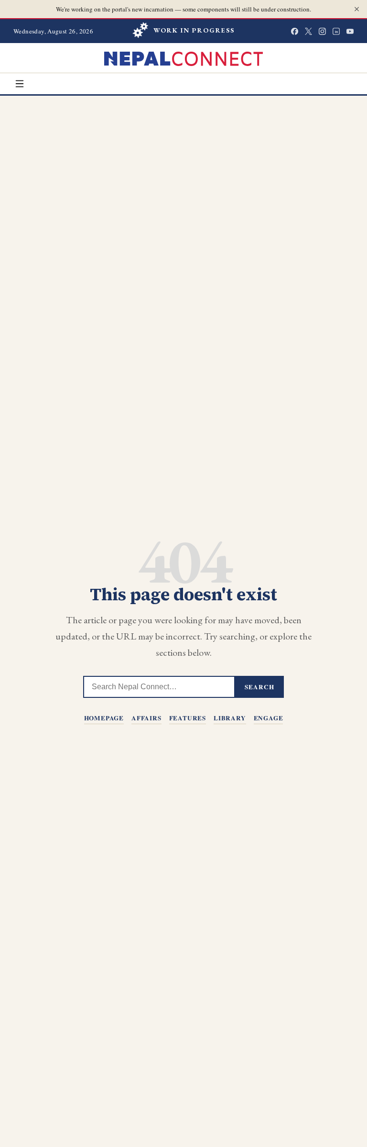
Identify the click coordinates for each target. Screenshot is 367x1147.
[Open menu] (19, 83)
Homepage (104, 718)
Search (259, 687)
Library (230, 718)
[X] (308, 31)
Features (187, 718)
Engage (268, 718)
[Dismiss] (356, 9)
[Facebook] (294, 31)
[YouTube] (350, 31)
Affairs (146, 718)
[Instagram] (322, 31)
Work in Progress (194, 30)
